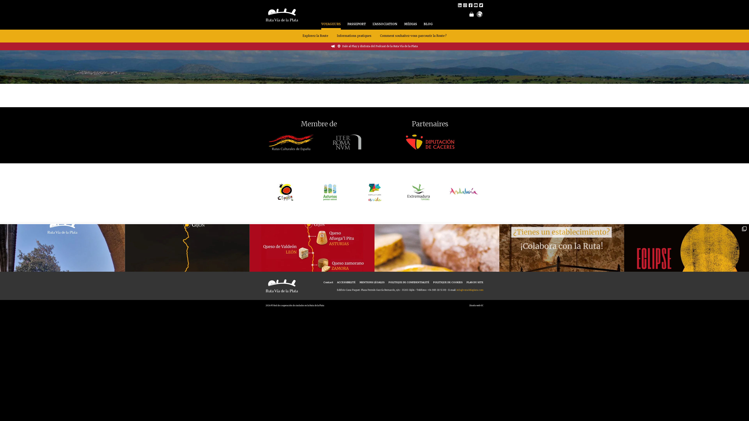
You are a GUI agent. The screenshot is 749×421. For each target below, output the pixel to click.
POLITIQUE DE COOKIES (448, 282)
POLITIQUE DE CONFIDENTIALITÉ (409, 282)
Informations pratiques (354, 36)
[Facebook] (470, 5)
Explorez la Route (315, 36)
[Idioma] (479, 15)
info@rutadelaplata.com (470, 289)
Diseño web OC (476, 305)
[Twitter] (481, 5)
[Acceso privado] (472, 14)
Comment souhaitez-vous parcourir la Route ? (413, 36)
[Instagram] (465, 5)
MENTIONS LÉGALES (372, 282)
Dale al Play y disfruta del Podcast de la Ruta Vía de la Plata (380, 46)
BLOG (428, 24)
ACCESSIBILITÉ (346, 282)
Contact (328, 282)
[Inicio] (282, 14)
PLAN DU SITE (475, 282)
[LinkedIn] (460, 5)
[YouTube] (476, 5)
